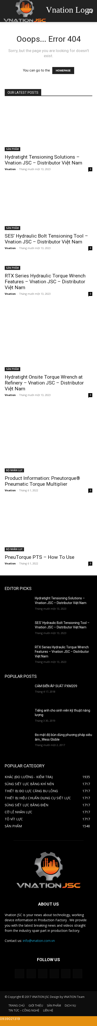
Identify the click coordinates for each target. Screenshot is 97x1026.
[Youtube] (77, 973)
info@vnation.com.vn (39, 940)
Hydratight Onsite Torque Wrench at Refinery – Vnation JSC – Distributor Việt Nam (44, 383)
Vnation (10, 169)
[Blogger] (19, 973)
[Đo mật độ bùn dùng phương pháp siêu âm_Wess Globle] (18, 742)
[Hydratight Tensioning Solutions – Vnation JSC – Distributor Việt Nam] (48, 126)
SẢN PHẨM (12, 149)
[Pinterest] (42, 973)
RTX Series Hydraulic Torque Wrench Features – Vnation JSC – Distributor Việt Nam (45, 281)
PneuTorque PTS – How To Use (39, 557)
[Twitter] (65, 973)
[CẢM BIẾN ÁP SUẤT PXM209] (18, 693)
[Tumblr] (54, 973)
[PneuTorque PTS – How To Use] (48, 526)
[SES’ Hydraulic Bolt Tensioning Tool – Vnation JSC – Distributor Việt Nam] (48, 205)
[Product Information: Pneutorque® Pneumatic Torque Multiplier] (48, 439)
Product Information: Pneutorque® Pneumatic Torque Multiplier (42, 481)
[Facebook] (31, 973)
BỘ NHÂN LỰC (14, 470)
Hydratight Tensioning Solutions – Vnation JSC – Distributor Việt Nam (43, 160)
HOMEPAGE (63, 70)
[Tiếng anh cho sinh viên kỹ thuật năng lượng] (18, 717)
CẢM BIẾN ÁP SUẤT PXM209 (56, 686)
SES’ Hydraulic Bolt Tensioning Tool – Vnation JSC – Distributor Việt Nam (46, 239)
